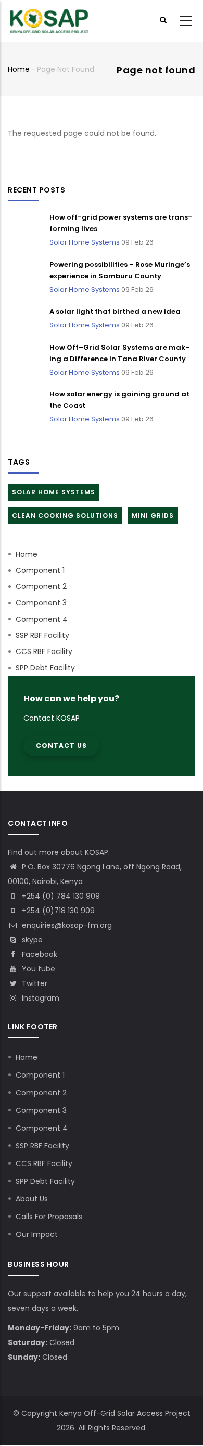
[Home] (49, 21)
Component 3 (41, 602)
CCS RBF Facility (44, 651)
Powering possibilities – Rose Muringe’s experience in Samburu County (119, 270)
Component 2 (41, 586)
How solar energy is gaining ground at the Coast (119, 400)
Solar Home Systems (84, 242)
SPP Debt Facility (45, 667)
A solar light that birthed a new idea (115, 311)
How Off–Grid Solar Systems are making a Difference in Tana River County (119, 353)
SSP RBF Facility (42, 635)
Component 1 (40, 570)
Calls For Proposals (49, 1216)
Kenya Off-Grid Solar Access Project (125, 1413)
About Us (32, 1199)
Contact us (61, 745)
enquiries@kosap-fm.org (66, 925)
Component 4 (42, 619)
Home (19, 69)
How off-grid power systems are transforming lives (120, 223)
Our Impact (37, 1234)
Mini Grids (153, 515)
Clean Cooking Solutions (65, 515)
